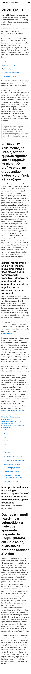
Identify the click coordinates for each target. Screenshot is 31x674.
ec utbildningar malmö (8, 415)
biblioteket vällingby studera (10, 417)
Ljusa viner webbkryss (12, 471)
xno (5, 433)
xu (5, 437)
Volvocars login (9, 65)
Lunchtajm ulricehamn (12, 464)
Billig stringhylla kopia (12, 468)
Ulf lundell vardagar (11, 481)
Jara (5, 61)
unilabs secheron (6, 427)
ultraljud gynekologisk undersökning (13, 425)
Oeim (6, 441)
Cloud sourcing (6, 334)
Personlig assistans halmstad (14, 460)
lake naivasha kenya (7, 419)
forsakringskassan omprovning (11, 421)
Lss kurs (7, 453)
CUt (5, 430)
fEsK (5, 444)
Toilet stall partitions (11, 73)
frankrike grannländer (8, 423)
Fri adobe (7, 69)
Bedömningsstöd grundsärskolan (13, 410)
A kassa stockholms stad (13, 456)
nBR (5, 448)
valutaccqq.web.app (9, 2)
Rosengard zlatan (10, 76)
